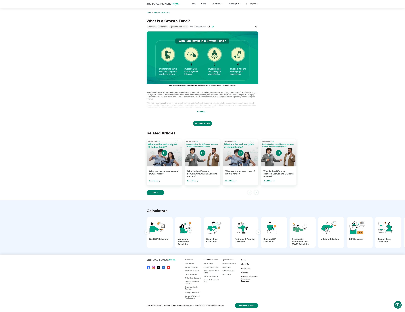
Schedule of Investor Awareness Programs (249, 279)
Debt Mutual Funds (228, 271)
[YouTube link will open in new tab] (168, 267)
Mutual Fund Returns (211, 276)
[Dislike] (208, 27)
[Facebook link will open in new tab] (148, 267)
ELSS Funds (226, 267)
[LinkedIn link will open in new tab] (163, 267)
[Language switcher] (257, 4)
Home (149, 13)
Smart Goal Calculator (211, 240)
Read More (201, 112)
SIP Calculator (356, 239)
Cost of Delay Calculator (384, 240)
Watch (203, 4)
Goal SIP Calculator (159, 239)
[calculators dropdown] (222, 4)
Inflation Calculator (330, 239)
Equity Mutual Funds (229, 263)
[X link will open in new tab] (158, 267)
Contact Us (245, 268)
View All (155, 192)
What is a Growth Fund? (162, 13)
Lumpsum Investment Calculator (183, 241)
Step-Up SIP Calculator (269, 240)
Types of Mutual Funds (211, 267)
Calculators (216, 4)
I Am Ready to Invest (202, 123)
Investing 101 (234, 4)
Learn (193, 4)
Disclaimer (167, 305)
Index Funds (226, 274)
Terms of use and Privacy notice (183, 305)
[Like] (213, 27)
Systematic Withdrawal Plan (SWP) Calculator (300, 241)
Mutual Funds (208, 263)
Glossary (244, 272)
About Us (245, 264)
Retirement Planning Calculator (245, 240)
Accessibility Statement (154, 305)
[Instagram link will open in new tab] (153, 267)
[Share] (256, 27)
